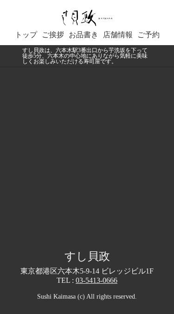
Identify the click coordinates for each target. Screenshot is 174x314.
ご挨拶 (53, 35)
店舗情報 (118, 35)
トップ (26, 35)
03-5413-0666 (96, 280)
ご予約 (148, 35)
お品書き (83, 35)
